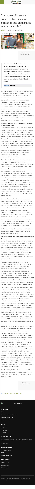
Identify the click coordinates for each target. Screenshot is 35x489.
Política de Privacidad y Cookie (24, 439)
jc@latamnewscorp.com (6, 455)
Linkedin (5, 432)
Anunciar (9, 450)
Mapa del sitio (5, 443)
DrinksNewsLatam (5, 465)
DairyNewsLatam (5, 467)
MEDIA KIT (3, 452)
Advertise (3, 450)
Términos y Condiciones (7, 439)
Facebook (5, 427)
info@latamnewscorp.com (7, 417)
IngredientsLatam (5, 462)
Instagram (5, 430)
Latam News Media (5, 420)
